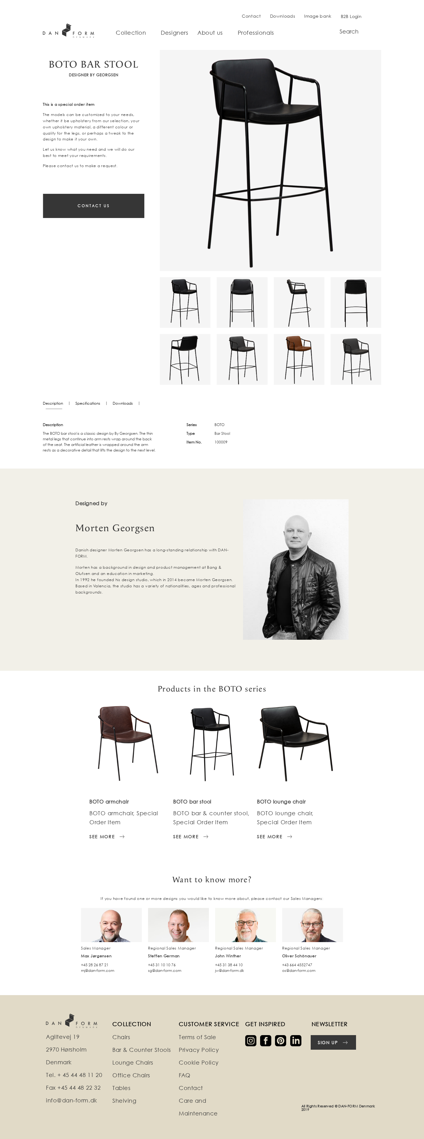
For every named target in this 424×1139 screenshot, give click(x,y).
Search (349, 31)
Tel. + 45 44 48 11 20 (74, 1075)
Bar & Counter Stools (141, 1050)
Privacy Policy (199, 1050)
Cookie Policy (199, 1062)
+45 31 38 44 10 (229, 965)
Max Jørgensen (96, 956)
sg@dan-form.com (164, 970)
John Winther (228, 956)
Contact (251, 16)
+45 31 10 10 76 (162, 965)
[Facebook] (267, 1040)
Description (53, 403)
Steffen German (164, 956)
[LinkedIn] (297, 1040)
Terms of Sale (197, 1037)
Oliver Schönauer (299, 956)
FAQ (185, 1075)
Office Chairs (131, 1075)
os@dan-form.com (298, 970)
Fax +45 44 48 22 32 (73, 1087)
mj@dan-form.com (97, 970)
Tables (121, 1088)
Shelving (124, 1100)
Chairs (121, 1037)
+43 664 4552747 (297, 965)
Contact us (94, 205)
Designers (174, 33)
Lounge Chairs (132, 1062)
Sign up (328, 1042)
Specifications (87, 403)
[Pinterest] (282, 1040)
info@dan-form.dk (71, 1100)
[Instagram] (252, 1040)
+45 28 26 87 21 (95, 965)
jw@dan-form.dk (229, 970)
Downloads (282, 16)
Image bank (318, 16)
